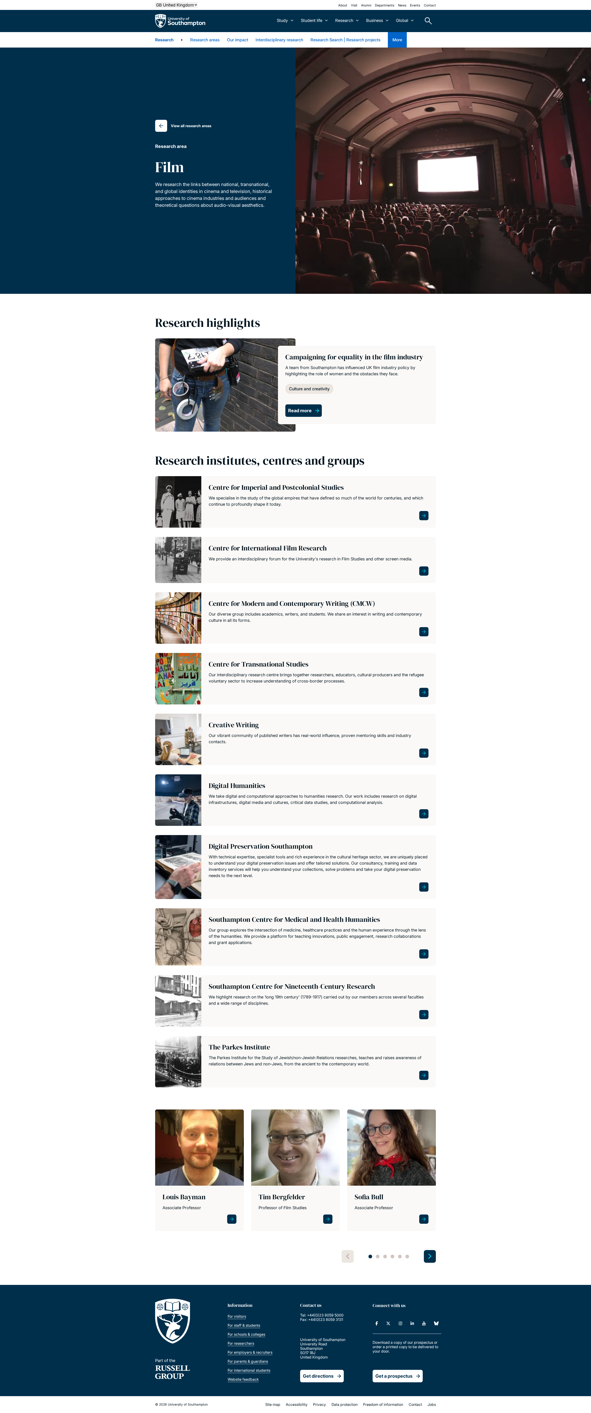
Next (430, 1256)
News (402, 5)
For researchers (241, 1343)
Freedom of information (383, 1404)
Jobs (432, 1404)
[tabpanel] (199, 1174)
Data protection (345, 1404)
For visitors (237, 1316)
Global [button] (402, 20)
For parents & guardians (248, 1361)
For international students (249, 1370)
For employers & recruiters (250, 1352)
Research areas (205, 39)
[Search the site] (426, 21)
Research (164, 39)
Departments (384, 5)
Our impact (237, 39)
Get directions (318, 1376)
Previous (348, 1256)
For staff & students (244, 1325)
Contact (430, 5)
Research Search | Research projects (345, 39)
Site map (272, 1404)
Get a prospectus (394, 1376)
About (342, 5)
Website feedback (243, 1379)
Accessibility (297, 1404)
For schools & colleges (246, 1334)
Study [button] (282, 20)
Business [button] (374, 20)
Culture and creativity (309, 388)
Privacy (319, 1404)
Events (415, 5)
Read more (300, 410)
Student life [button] (311, 20)
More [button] (397, 39)
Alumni (366, 5)
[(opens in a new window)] (377, 1323)
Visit (354, 5)
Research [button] (344, 20)
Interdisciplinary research (279, 39)
